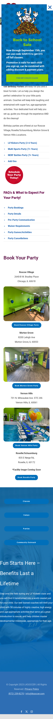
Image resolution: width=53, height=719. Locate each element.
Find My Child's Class (27, 78)
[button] (26, 143)
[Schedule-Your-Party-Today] (14, 165)
